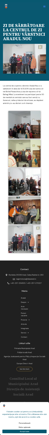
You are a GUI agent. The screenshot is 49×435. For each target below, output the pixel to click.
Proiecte (24, 320)
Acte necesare (24, 308)
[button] (44, 6)
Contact (24, 337)
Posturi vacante (24, 314)
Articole (24, 324)
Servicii (23, 333)
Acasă (23, 298)
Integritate (25, 328)
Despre (23, 302)
